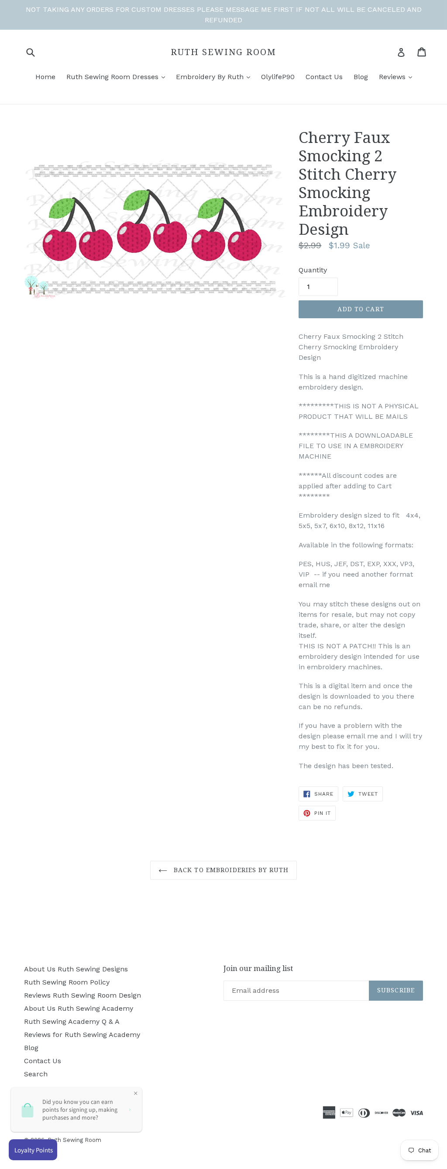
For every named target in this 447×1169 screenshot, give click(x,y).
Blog (361, 77)
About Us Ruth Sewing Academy (78, 1008)
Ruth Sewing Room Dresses (113, 77)
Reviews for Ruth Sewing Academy (82, 1034)
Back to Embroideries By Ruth (230, 869)
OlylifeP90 (278, 77)
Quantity (313, 270)
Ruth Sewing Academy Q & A (72, 1021)
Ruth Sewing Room (223, 52)
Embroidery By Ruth (211, 77)
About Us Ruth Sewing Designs (76, 969)
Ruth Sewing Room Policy (67, 982)
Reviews (393, 77)
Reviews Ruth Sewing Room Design (82, 995)
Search (36, 1074)
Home (45, 77)
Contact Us (324, 77)
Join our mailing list (258, 968)
